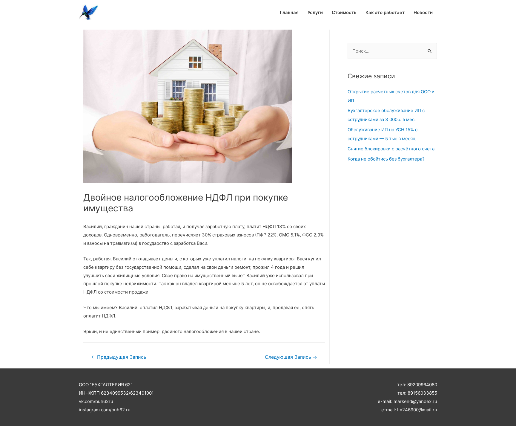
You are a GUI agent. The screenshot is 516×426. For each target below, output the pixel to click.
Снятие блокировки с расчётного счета (391, 149)
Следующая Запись (291, 357)
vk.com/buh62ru (96, 401)
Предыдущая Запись (118, 357)
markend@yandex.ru (415, 401)
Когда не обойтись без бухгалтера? (386, 159)
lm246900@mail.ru (417, 410)
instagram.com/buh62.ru (104, 410)
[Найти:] (392, 51)
